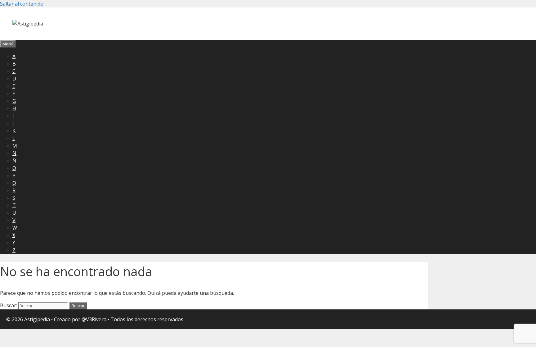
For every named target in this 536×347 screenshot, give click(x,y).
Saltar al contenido (21, 3)
